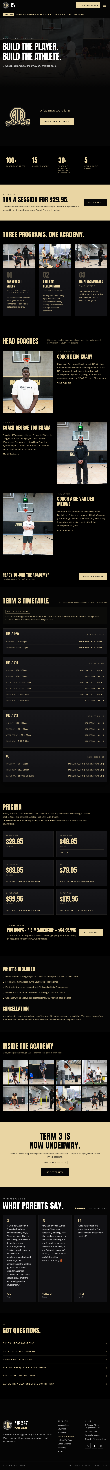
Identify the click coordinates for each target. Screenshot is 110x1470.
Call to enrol (91, 932)
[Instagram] (88, 1445)
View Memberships (88, 5)
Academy (62, 1433)
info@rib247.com (92, 1435)
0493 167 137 (91, 1432)
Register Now (91, 577)
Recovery (62, 1448)
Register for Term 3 (57, 121)
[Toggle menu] (104, 5)
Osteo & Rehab (64, 1444)
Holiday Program (65, 1440)
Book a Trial (95, 203)
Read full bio (65, 383)
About (60, 1451)
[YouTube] (100, 1445)
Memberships (63, 1425)
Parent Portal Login (66, 1436)
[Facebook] (94, 1445)
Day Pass (62, 1429)
